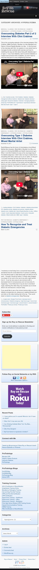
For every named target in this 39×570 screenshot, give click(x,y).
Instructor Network (7, 460)
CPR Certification (7, 496)
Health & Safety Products (9, 458)
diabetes (26, 97)
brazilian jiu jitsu (10, 97)
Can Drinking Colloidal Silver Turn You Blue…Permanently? (17, 425)
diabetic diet (21, 99)
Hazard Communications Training (12, 505)
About (10, 1)
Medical (4, 29)
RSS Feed (23, 563)
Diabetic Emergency (20, 220)
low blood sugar (14, 303)
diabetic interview (29, 99)
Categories (16, 1)
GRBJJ (36, 211)
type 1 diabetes (24, 215)
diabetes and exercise (18, 209)
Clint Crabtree (19, 97)
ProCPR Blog (6, 471)
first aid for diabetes (13, 101)
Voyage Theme (26, 567)
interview (21, 101)
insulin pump (24, 213)
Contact (22, 1)
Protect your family (12, 304)
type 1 (11, 104)
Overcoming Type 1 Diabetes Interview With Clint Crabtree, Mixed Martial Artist (17, 138)
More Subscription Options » (19, 380)
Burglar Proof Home (16, 299)
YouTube (21, 563)
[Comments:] (37, 229)
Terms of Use (31, 559)
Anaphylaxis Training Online (10, 488)
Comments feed (9, 550)
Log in (6, 544)
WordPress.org (8, 553)
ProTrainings (6, 462)
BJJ (4, 97)
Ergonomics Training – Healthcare (12, 497)
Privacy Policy (22, 559)
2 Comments (33, 143)
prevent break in (24, 303)
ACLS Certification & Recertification (12, 486)
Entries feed (7, 547)
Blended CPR (6, 456)
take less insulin (5, 104)
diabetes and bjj (8, 209)
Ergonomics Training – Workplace (12, 501)
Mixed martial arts (11, 215)
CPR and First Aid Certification (11, 494)
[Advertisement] (16, 356)
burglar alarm (6, 299)
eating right (4, 101)
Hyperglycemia (16, 31)
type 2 (16, 104)
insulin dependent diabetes (13, 213)
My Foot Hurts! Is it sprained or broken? (16, 432)
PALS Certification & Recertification (12, 509)
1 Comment (34, 38)
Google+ (19, 563)
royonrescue (19, 102)
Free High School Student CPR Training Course (16, 503)
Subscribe (7, 336)
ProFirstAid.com (11, 102)
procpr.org (3, 102)
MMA (18, 215)
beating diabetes (7, 207)
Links (26, 1)
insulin (3, 213)
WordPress (18, 567)
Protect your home (23, 304)
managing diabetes (29, 101)
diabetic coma (4, 211)
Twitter (18, 563)
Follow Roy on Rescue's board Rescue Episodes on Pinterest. (19, 446)
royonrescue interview (29, 102)
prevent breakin (33, 303)
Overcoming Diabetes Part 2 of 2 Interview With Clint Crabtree (18, 35)
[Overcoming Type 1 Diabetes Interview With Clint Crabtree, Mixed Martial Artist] (19, 119)
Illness (11, 29)
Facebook (16, 563)
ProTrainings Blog (7, 475)
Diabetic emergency (15, 301)
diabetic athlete (29, 209)
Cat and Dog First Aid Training (11, 492)
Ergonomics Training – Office (11, 499)
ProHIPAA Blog (6, 473)
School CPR (5, 477)
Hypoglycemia (28, 31)
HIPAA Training (6, 507)
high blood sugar (25, 301)
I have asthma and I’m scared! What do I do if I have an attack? (19, 417)
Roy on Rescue (4, 1)
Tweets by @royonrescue (9, 445)
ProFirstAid (4, 304)
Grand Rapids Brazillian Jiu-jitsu (24, 211)
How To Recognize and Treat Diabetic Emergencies (16, 226)
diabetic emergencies (12, 296)
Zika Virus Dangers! (10, 429)
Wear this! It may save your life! (13, 421)
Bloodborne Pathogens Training (11, 490)
